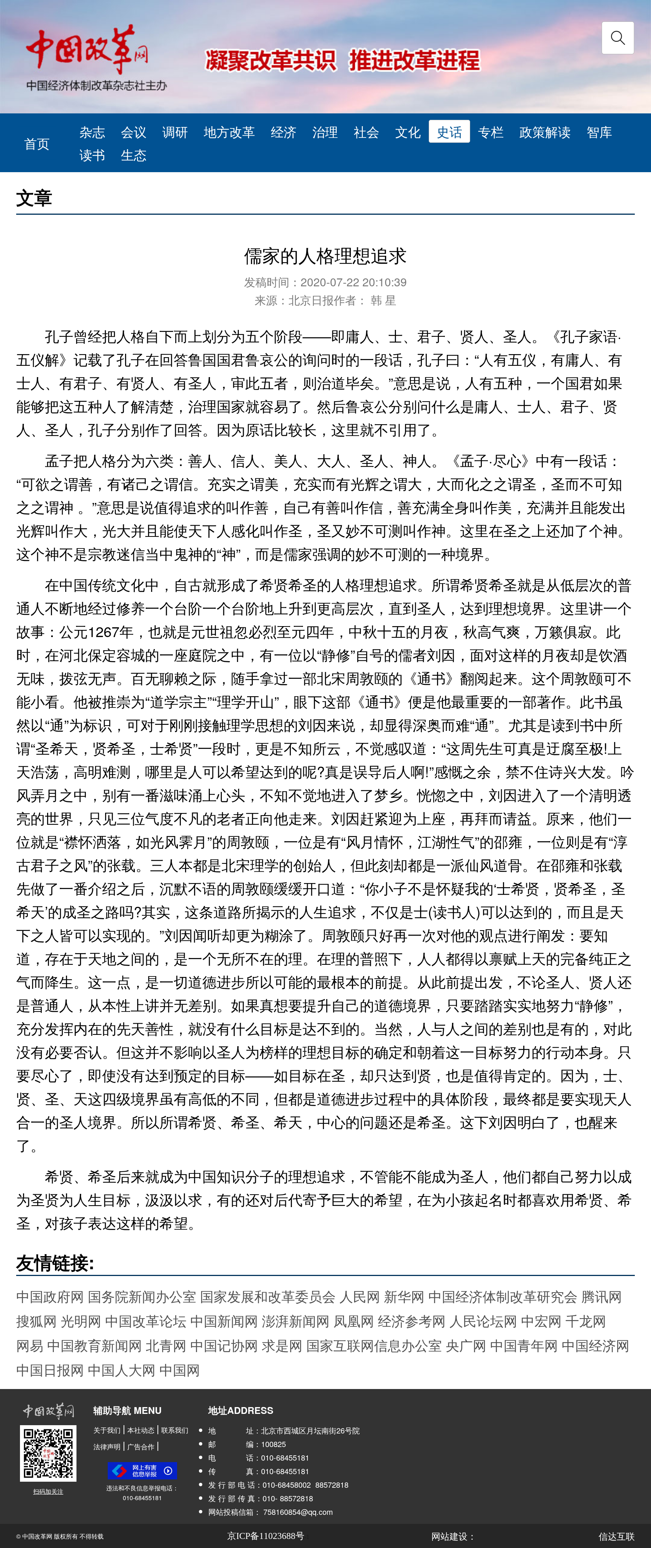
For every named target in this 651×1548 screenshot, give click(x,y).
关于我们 (107, 1429)
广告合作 (140, 1446)
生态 (134, 154)
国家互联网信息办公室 (374, 1344)
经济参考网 (412, 1320)
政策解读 (545, 131)
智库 (599, 131)
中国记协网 (224, 1344)
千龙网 (585, 1320)
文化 (408, 131)
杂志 (92, 131)
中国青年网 (524, 1344)
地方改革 (229, 131)
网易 (29, 1344)
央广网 (466, 1344)
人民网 (359, 1295)
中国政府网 (50, 1295)
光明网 (81, 1320)
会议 (134, 131)
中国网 (179, 1369)
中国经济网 (596, 1344)
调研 (175, 131)
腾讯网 (601, 1295)
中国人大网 (122, 1369)
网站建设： (454, 1535)
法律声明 (107, 1446)
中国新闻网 (224, 1320)
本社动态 (140, 1429)
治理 (325, 131)
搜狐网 (36, 1320)
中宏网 (541, 1320)
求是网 (282, 1344)
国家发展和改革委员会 (268, 1295)
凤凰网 (353, 1320)
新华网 (404, 1295)
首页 (37, 142)
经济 (283, 131)
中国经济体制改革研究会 (503, 1295)
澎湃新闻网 (296, 1320)
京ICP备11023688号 (265, 1536)
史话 (449, 131)
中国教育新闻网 (94, 1344)
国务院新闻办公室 (142, 1295)
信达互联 (617, 1535)
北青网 (166, 1344)
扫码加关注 (48, 1491)
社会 (366, 131)
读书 (92, 154)
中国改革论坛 (145, 1320)
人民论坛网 (483, 1320)
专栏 (491, 131)
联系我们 (174, 1429)
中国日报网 (50, 1369)
